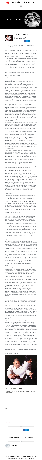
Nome (6, 408)
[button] (21, 6)
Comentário (7, 394)
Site (5, 417)
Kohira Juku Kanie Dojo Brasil (23, 2)
